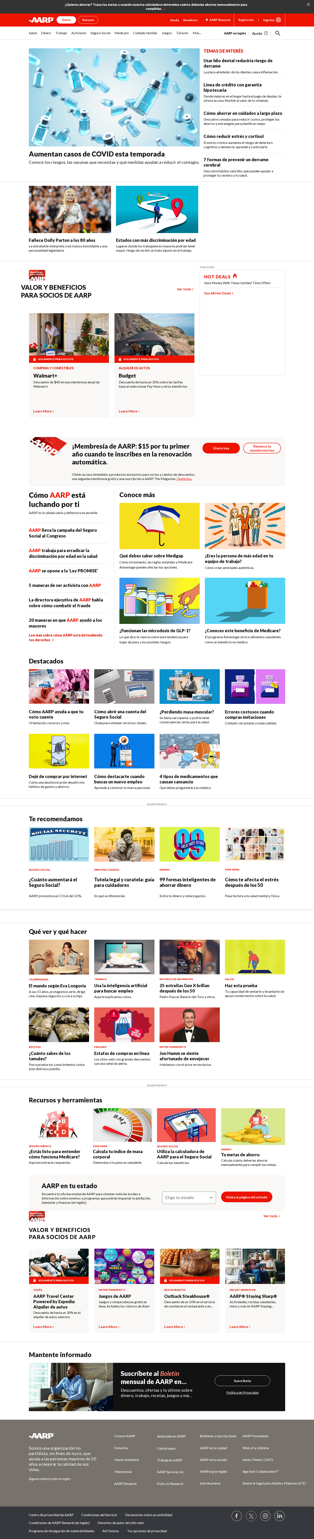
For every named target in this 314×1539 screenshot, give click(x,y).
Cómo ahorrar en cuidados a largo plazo (243, 113)
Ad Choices (110, 1531)
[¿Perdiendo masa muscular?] (190, 686)
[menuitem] (33, 35)
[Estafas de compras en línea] (124, 1024)
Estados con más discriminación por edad (156, 240)
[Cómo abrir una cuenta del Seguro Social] (124, 686)
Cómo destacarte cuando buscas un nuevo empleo (119, 779)
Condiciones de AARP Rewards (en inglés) (59, 1523)
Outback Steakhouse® (187, 1296)
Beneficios (190, 20)
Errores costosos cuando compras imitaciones (249, 714)
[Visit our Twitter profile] (251, 1516)
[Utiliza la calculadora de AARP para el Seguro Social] (186, 1125)
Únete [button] (66, 20)
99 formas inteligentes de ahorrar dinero (188, 882)
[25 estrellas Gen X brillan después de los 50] (190, 957)
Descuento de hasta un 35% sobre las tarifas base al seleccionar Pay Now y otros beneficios (153, 384)
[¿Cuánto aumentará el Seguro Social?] (59, 844)
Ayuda (174, 20)
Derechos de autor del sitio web (121, 1523)
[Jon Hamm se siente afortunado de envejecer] (190, 1024)
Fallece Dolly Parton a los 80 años (62, 240)
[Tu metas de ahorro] (253, 1126)
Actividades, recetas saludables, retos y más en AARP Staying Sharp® (253, 1304)
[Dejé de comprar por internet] (59, 751)
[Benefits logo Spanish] (39, 280)
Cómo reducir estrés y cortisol (234, 136)
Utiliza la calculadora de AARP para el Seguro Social (184, 1154)
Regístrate (246, 20)
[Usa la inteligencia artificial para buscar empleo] (124, 957)
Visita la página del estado (246, 1197)
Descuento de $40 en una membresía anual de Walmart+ (66, 384)
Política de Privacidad (242, 1392)
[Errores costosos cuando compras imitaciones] (255, 686)
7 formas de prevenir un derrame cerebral (236, 162)
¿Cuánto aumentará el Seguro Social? (53, 882)
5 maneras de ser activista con (65, 585)
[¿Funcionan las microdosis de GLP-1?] (159, 601)
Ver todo (184, 289)
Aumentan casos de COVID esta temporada (97, 154)
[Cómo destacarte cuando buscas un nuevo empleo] (124, 751)
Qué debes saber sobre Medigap (151, 555)
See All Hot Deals (217, 293)
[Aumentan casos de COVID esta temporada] (114, 97)
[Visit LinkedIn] (279, 1516)
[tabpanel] (254, 33)
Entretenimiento (112, 1289)
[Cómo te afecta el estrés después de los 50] (255, 844)
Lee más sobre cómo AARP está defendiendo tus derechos (66, 637)
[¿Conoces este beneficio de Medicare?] (245, 601)
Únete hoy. (184, 479)
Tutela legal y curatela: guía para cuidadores (124, 882)
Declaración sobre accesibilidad (148, 1515)
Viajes (37, 1289)
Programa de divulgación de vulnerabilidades (61, 1531)
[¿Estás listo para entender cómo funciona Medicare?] (58, 1125)
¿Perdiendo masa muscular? (187, 711)
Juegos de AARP (115, 1296)
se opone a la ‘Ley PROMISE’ (63, 570)
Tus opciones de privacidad (147, 1531)
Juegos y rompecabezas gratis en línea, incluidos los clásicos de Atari (124, 1304)
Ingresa (268, 20)
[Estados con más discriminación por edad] (157, 209)
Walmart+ (45, 375)
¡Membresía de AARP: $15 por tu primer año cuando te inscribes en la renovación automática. (132, 454)
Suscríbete (242, 1381)
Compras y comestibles (53, 368)
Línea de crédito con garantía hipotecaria (233, 87)
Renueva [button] (88, 20)
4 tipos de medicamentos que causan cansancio (189, 779)
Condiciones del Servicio (99, 1515)
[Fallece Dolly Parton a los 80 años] (70, 209)
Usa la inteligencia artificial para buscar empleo (120, 988)
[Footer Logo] (63, 1436)
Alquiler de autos (134, 368)
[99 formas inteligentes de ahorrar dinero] (190, 844)
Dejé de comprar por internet (58, 776)
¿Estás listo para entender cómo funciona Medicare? (54, 1154)
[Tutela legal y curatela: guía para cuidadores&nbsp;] (124, 844)
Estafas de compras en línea (121, 1053)
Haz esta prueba (241, 985)
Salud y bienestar (243, 1289)
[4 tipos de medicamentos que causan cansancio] (190, 751)
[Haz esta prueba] (255, 957)
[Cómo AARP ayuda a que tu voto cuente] (59, 686)
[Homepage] (41, 20)
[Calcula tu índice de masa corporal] (122, 1125)
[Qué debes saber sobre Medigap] (159, 526)
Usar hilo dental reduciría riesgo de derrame (238, 63)
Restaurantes (174, 1289)
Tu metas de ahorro (240, 1154)
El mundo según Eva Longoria (57, 985)
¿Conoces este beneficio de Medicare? (243, 630)
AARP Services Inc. (171, 1472)
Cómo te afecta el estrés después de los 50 (252, 882)
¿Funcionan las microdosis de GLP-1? (155, 630)
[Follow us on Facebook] (237, 1516)
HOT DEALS (217, 276)
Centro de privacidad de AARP (51, 1515)
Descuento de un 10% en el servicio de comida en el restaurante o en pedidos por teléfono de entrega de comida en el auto (189, 1304)
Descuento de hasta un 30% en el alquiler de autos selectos (57, 1314)
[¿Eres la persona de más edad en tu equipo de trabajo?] (245, 526)
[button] (278, 33)
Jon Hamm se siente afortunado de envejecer (184, 1056)
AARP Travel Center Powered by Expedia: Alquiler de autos (54, 1301)
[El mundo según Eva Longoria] (59, 957)
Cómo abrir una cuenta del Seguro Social (120, 714)
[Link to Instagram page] (265, 1516)
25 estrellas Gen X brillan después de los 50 (184, 988)
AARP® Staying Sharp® (253, 1296)
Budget (127, 375)
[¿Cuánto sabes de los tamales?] (59, 1024)
